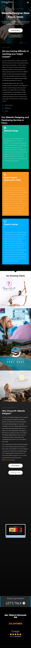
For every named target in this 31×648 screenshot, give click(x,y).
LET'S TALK (15, 601)
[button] (15, 473)
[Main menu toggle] (28, 2)
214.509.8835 (7, 460)
